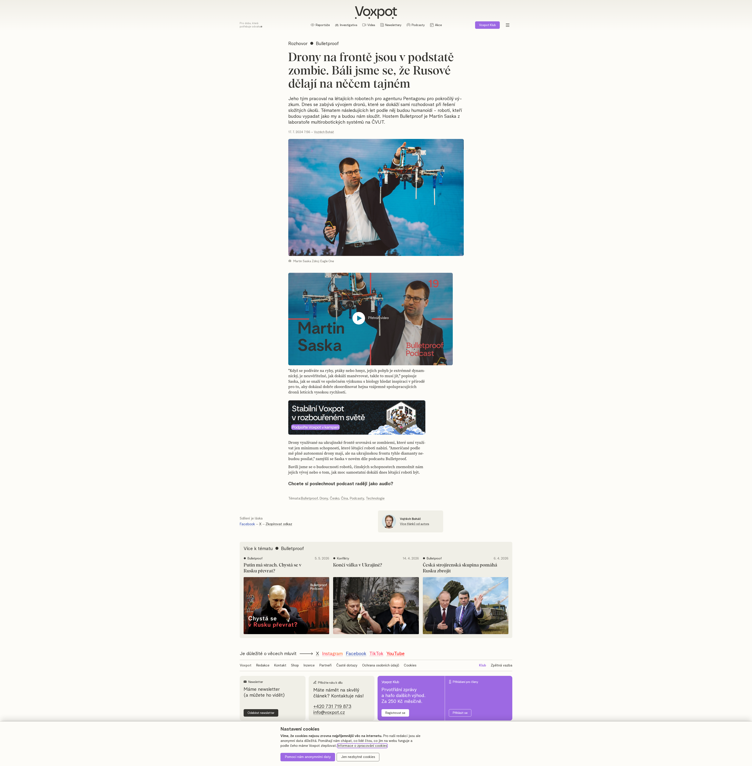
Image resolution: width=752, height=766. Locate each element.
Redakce (262, 665)
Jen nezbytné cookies (358, 757)
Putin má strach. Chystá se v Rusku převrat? (272, 568)
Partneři (325, 665)
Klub (487, 25)
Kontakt (280, 665)
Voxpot (245, 665)
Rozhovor (298, 43)
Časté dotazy (346, 665)
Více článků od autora (414, 524)
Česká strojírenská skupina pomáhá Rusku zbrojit (460, 568)
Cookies (410, 665)
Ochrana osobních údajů (380, 665)
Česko (334, 498)
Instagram (332, 653)
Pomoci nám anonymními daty (308, 757)
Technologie (375, 498)
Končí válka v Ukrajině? (357, 565)
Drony (324, 498)
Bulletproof (309, 498)
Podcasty (357, 498)
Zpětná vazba (501, 665)
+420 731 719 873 (332, 706)
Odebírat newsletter (261, 712)
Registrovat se (395, 712)
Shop (295, 665)
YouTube (395, 653)
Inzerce (309, 665)
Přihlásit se (460, 712)
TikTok (376, 653)
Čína (344, 498)
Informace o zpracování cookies (362, 746)
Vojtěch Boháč (324, 132)
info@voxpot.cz (329, 712)
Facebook (247, 524)
